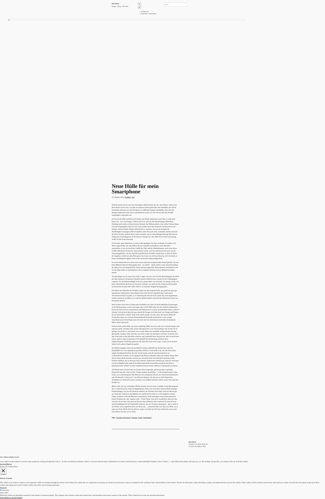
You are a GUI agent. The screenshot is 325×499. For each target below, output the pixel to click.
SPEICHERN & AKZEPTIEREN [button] (11, 498)
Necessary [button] (3, 487)
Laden (140, 417)
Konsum (134, 417)
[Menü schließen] (139, 7)
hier (199, 446)
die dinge (115, 3)
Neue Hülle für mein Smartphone (135, 188)
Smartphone (147, 417)
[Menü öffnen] (139, 4)
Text (133, 197)
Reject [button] (9, 464)
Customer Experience (123, 417)
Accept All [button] (3, 464)
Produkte (127, 197)
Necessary (5, 490)
